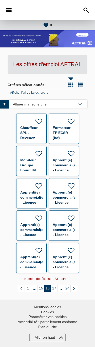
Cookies (47, 312)
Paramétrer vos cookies (48, 317)
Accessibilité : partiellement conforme (47, 322)
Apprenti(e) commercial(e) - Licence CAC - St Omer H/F (32, 235)
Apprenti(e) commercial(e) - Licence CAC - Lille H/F (32, 202)
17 (54, 288)
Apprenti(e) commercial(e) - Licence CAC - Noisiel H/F (65, 235)
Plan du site (47, 327)
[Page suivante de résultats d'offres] (74, 288)
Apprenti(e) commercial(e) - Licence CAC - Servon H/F (32, 267)
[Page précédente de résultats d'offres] (21, 288)
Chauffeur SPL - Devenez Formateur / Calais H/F (30, 138)
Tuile (71, 85)
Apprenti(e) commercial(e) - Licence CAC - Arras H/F (65, 170)
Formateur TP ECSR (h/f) (61, 133)
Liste (81, 85)
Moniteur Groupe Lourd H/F (28, 165)
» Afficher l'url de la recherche (28, 92)
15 (41, 288)
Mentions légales (47, 307)
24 (67, 288)
